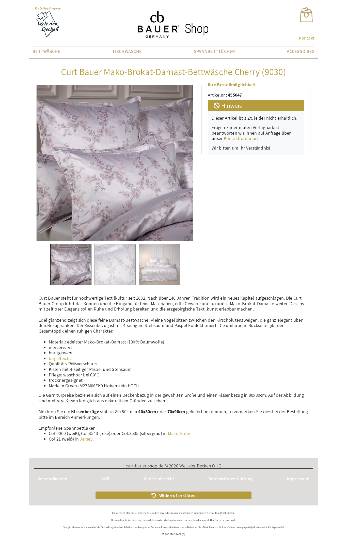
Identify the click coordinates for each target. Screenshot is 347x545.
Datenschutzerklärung (230, 479)
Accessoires (300, 51)
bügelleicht (60, 358)
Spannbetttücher (214, 51)
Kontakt (306, 38)
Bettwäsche (46, 51)
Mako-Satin (179, 433)
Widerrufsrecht (159, 479)
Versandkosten (52, 479)
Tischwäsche (127, 51)
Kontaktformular (240, 138)
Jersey (86, 439)
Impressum (298, 479)
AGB (105, 479)
